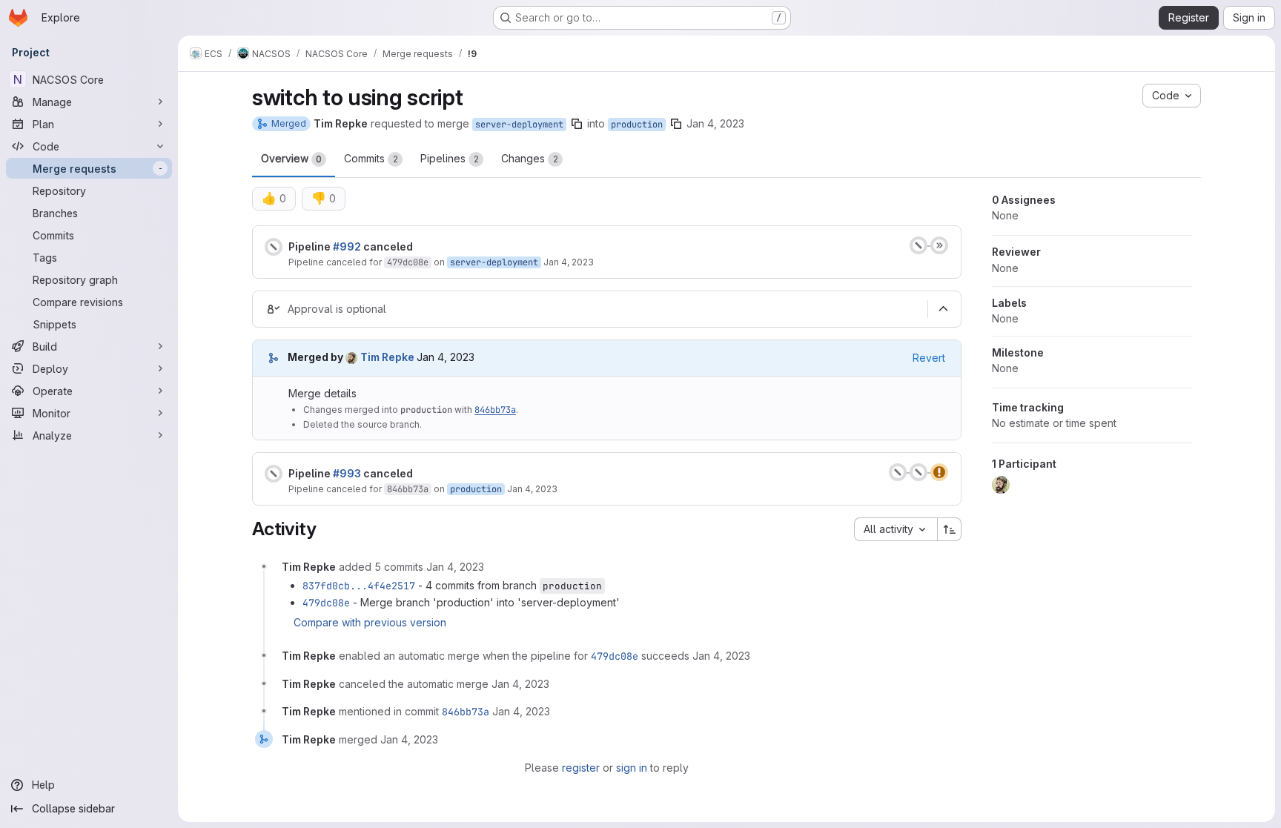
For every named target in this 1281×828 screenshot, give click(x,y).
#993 (347, 473)
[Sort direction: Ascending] (949, 529)
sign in (631, 767)
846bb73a (495, 410)
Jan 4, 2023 (715, 123)
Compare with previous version (370, 622)
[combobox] (895, 529)
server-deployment (519, 124)
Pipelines (449, 158)
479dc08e (407, 262)
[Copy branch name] (577, 124)
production (637, 124)
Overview (291, 158)
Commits (371, 158)
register (581, 767)
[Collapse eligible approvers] (943, 309)
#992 (347, 246)
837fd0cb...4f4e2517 (358, 585)
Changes (529, 158)
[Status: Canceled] (273, 247)
